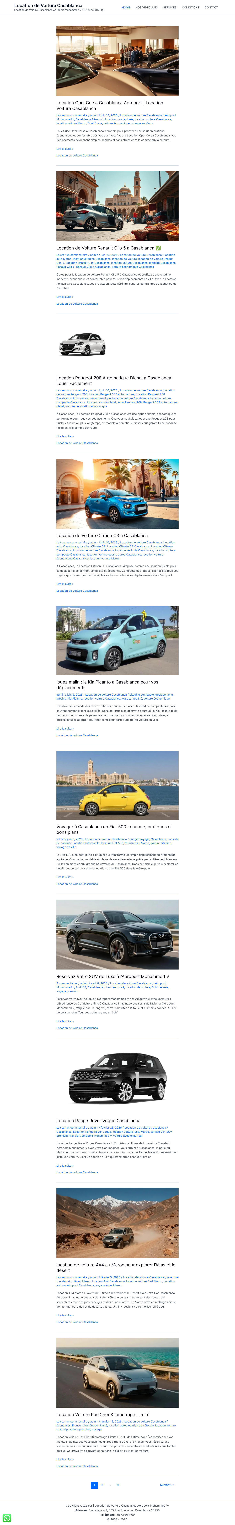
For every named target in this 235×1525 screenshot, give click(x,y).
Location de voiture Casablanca (141, 115)
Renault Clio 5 (65, 266)
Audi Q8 (81, 987)
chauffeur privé (114, 987)
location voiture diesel (101, 402)
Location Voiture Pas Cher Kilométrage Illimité (103, 1414)
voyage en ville (66, 847)
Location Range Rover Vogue (92, 1131)
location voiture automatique (92, 398)
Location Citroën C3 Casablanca (128, 546)
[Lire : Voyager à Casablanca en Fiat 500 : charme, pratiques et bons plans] (117, 785)
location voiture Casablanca (153, 119)
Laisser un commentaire (71, 115)
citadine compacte (142, 694)
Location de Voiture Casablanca (48, 5)
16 (117, 1485)
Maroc (126, 698)
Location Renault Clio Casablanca (88, 262)
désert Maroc (81, 1281)
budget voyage (139, 839)
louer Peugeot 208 (130, 402)
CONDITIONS (190, 7)
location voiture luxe (126, 1131)
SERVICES (170, 7)
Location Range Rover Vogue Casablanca (98, 1120)
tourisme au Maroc (137, 843)
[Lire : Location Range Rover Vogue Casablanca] (117, 1078)
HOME (126, 7)
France (76, 1425)
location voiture (165, 1425)
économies (63, 1425)
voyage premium (67, 991)
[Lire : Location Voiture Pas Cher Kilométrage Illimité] (117, 1372)
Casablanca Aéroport (90, 119)
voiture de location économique (86, 406)
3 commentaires (66, 983)
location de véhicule (140, 1425)
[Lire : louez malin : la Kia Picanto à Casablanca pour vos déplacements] (117, 640)
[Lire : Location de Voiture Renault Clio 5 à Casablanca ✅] (117, 205)
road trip (62, 1429)
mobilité (137, 698)
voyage (97, 1429)
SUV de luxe (160, 987)
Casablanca (158, 839)
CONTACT (211, 7)
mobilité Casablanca (162, 262)
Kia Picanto (74, 698)
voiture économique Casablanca (133, 266)
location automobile (86, 843)
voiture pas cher (79, 1429)
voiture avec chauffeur (128, 1135)
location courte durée (119, 119)
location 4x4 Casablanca (108, 1281)
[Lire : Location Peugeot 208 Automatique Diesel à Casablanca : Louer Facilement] (82, 344)
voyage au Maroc (142, 123)
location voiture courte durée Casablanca (114, 554)
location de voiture (124, 259)
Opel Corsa (95, 123)
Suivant (167, 1485)
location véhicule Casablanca (134, 550)
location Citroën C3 (92, 546)
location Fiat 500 (112, 843)
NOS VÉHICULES (147, 7)
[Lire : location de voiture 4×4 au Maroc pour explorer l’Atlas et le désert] (117, 1222)
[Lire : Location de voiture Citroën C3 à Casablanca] (117, 493)
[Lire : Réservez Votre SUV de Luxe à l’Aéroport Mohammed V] (117, 934)
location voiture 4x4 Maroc (144, 1281)
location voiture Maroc (71, 123)
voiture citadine (161, 843)
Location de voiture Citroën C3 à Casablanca (102, 535)
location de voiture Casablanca (93, 550)
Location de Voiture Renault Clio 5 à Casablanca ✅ (108, 248)
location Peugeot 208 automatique (111, 394)
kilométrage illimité (94, 1425)
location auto (117, 1425)
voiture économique (117, 123)
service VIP (158, 1131)
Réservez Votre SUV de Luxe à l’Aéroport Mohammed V (112, 976)
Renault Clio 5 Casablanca (93, 266)
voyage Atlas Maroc (108, 1285)
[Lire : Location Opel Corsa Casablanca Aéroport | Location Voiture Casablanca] (117, 60)
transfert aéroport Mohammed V (90, 1135)
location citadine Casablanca (92, 259)
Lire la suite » (65, 149)
